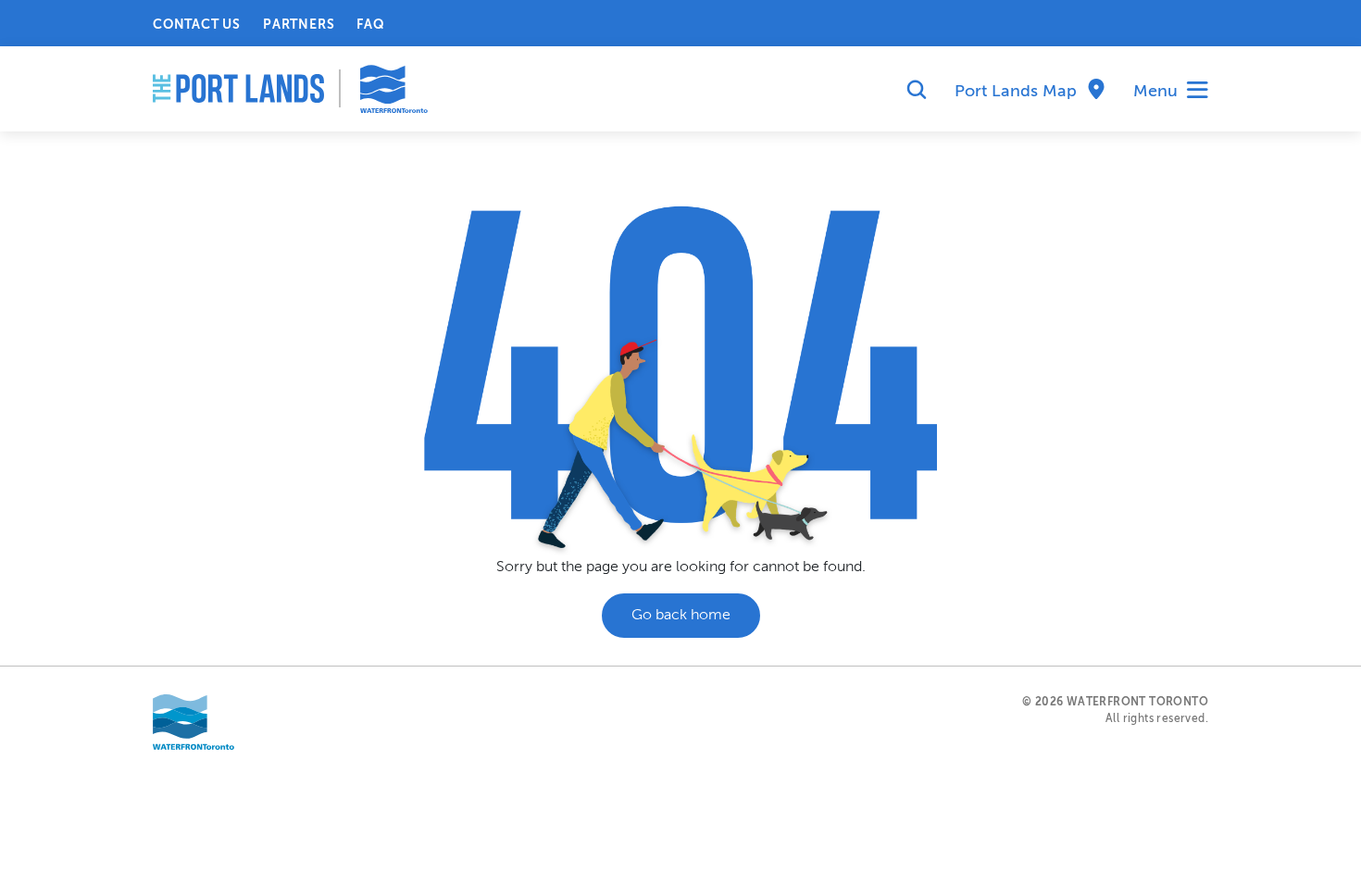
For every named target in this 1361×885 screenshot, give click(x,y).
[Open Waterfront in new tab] (193, 722)
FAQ (370, 25)
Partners (298, 25)
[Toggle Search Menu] (909, 91)
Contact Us (197, 25)
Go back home (680, 615)
